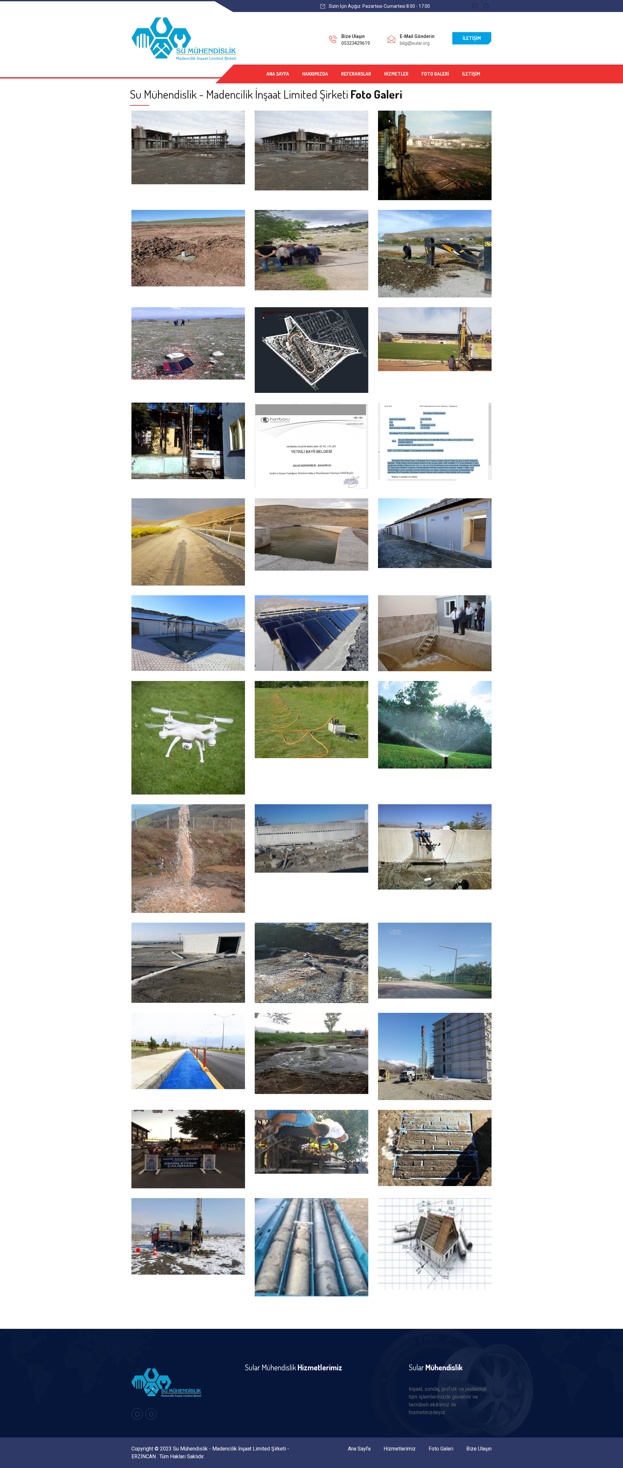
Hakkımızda (315, 74)
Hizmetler (396, 74)
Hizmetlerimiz (400, 1449)
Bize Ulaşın (479, 1449)
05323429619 (355, 43)
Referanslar (356, 74)
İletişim (472, 38)
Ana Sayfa (277, 74)
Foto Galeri (435, 74)
